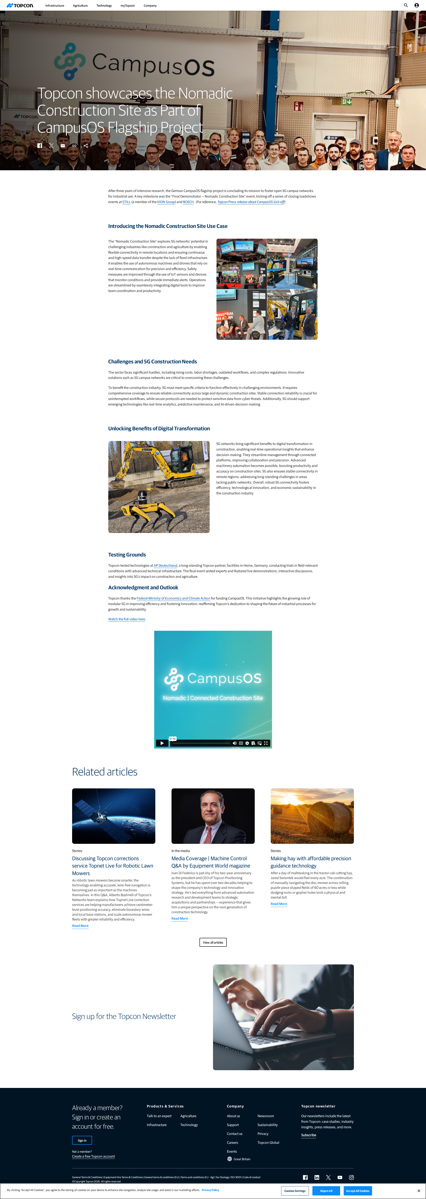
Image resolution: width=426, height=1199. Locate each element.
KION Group (166, 201)
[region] (213, 1191)
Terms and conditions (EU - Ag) (197, 1177)
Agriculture (80, 5)
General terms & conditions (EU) (161, 1177)
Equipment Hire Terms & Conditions (123, 1177)
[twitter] (328, 1177)
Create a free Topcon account (93, 1156)
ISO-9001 (236, 1177)
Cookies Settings (295, 1191)
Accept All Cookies (357, 1191)
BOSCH (188, 201)
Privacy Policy (210, 1190)
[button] (39, 145)
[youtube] (339, 1177)
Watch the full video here (126, 619)
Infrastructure (54, 5)
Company (150, 5)
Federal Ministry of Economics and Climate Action (173, 598)
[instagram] (351, 1177)
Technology (104, 5)
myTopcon (128, 5)
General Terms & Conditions (87, 1177)
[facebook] (305, 1177)
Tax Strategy (222, 1177)
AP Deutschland (165, 565)
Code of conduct (251, 1177)
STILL (126, 201)
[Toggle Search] (406, 5)
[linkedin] (316, 1177)
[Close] (419, 1191)
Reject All (326, 1191)
